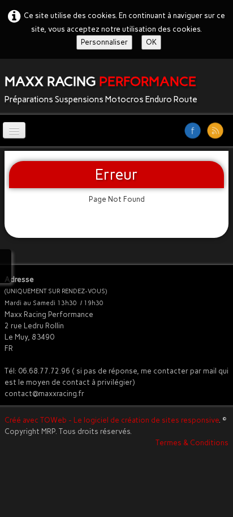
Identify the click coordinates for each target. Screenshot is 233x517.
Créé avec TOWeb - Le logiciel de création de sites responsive (112, 420)
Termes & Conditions (192, 442)
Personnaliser (104, 42)
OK (151, 42)
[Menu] (14, 130)
